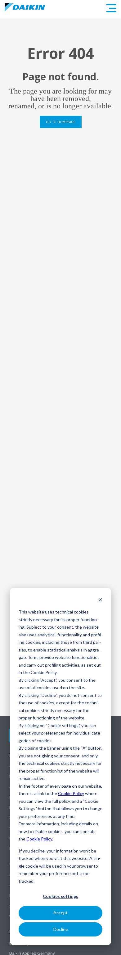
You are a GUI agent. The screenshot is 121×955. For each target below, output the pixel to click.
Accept (60, 912)
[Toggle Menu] (111, 8)
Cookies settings (60, 896)
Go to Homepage (60, 122)
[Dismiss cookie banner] (100, 600)
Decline (60, 929)
